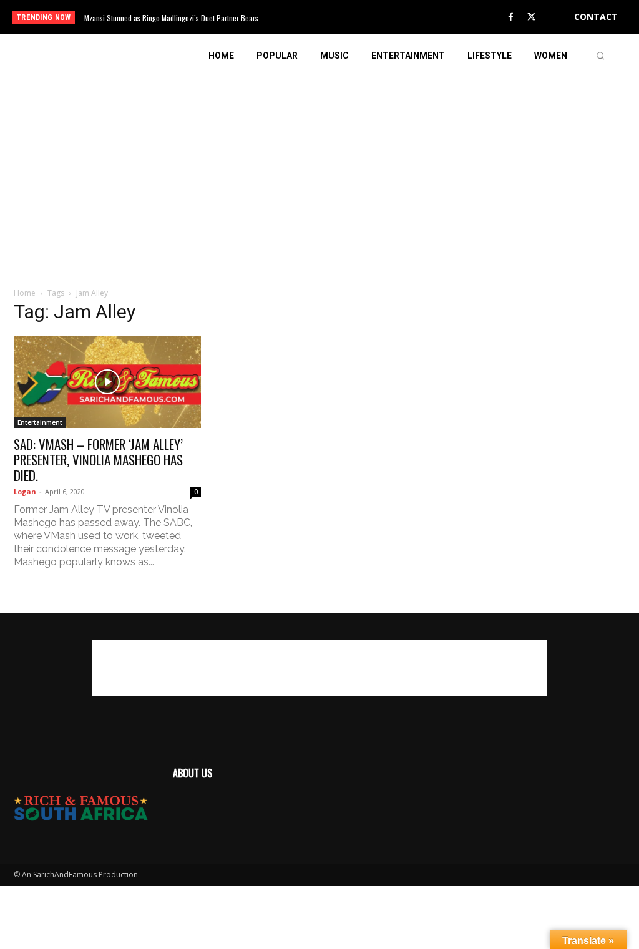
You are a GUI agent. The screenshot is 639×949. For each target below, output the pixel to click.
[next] (352, 17)
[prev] (332, 17)
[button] (600, 55)
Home (25, 293)
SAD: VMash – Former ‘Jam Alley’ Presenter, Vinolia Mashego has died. (98, 459)
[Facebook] (511, 17)
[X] (531, 17)
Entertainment (39, 422)
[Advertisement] (319, 164)
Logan (25, 491)
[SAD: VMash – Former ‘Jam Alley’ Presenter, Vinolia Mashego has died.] (107, 382)
